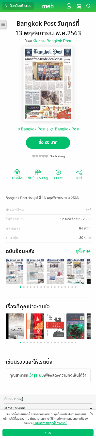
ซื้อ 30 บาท (48, 142)
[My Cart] (78, 6)
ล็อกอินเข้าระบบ (20, 5)
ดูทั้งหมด (83, 251)
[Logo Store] (48, 5)
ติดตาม (58, 178)
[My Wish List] (68, 6)
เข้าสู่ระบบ (36, 375)
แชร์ (79, 178)
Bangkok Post (33, 129)
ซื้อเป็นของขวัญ (38, 178)
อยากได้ (17, 178)
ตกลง (48, 432)
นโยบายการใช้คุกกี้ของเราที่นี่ (50, 423)
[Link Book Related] (15, 326)
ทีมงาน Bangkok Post (52, 41)
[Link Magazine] (15, 271)
